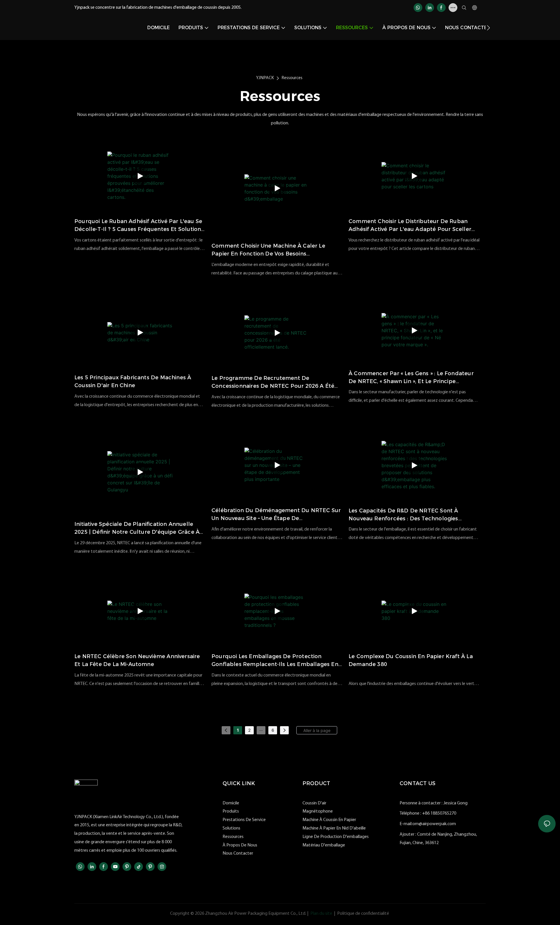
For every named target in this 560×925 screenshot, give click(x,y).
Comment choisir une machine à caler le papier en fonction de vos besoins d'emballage (268, 250)
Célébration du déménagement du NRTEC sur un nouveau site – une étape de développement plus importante (276, 514)
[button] (488, 27)
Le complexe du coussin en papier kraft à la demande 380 (411, 660)
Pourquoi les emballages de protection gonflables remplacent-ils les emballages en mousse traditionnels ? (274, 660)
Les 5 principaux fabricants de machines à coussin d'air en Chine (132, 381)
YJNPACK (265, 78)
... (261, 729)
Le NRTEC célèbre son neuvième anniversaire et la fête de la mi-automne (137, 660)
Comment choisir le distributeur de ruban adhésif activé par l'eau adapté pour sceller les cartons (410, 225)
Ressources (291, 78)
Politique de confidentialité (363, 913)
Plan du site (321, 913)
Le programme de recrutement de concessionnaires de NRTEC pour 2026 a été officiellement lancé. (272, 382)
